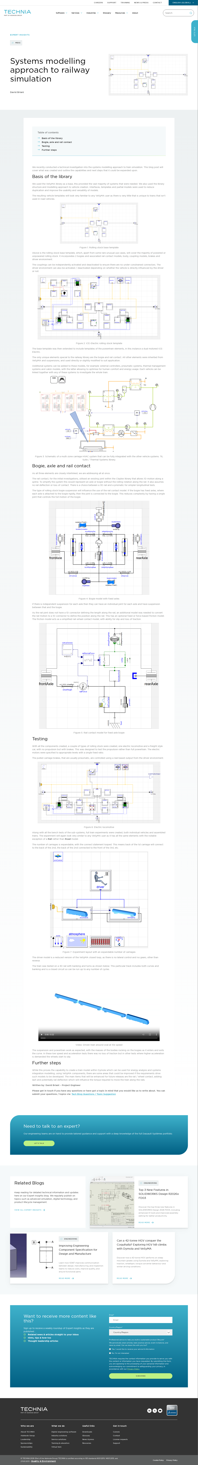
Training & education (60, 1443)
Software (60, 13)
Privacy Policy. (133, 1369)
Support (111, 2)
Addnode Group (28, 1435)
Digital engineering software (63, 1432)
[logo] (34, 1410)
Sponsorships (26, 1443)
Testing (46, 146)
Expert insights (20, 35)
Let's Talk (39, 1143)
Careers (98, 2)
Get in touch (119, 1425)
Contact (157, 2)
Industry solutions (59, 1435)
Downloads (87, 1432)
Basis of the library (52, 138)
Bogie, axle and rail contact (57, 142)
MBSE (18, 43)
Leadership (25, 1439)
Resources (120, 13)
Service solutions (58, 1439)
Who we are (27, 1425)
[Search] (191, 13)
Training (125, 2)
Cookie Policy (158, 1460)
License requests (120, 1439)
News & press (88, 1439)
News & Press (141, 2)
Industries (91, 13)
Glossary (107, 13)
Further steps (49, 150)
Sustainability (26, 1447)
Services (75, 13)
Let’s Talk (195, 31)
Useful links (88, 1425)
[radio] (140, 1349)
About (135, 13)
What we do (58, 1425)
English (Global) (182, 3)
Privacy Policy (171, 1460)
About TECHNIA (28, 1432)
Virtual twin (56, 1447)
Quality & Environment (43, 1461)
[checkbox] (140, 1351)
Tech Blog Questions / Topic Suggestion (94, 1094)
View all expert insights (27, 1210)
